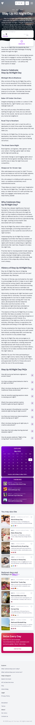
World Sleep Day (17, 519)
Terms (3, 706)
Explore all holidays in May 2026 (17, 474)
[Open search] (27, 3)
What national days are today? (10, 669)
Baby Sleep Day (16, 533)
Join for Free (17, 649)
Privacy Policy (5, 696)
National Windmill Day (18, 622)
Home (13, 9)
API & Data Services (7, 682)
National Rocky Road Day (20, 546)
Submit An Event (6, 679)
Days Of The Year (13, 721)
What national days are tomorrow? (11, 672)
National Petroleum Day (15, 501)
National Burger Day (14, 490)
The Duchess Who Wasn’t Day (17, 484)
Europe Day (15, 609)
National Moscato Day (18, 595)
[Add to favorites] (31, 517)
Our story (4, 713)
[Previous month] (4, 451)
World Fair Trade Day (18, 582)
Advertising (4, 689)
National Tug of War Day (15, 495)
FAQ (2, 686)
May (17, 9)
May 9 (21, 9)
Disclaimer (4, 703)
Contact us (4, 716)
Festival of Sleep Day (18, 559)
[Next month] (31, 451)
